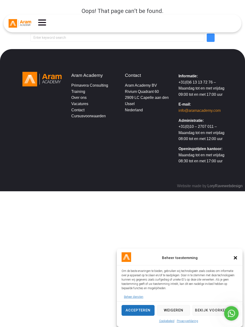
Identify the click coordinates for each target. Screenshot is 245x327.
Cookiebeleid (166, 321)
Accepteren (138, 310)
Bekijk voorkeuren (215, 310)
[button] (235, 257)
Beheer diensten (133, 297)
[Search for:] (117, 38)
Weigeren (173, 310)
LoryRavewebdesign (225, 186)
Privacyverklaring (187, 321)
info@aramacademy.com (199, 110)
